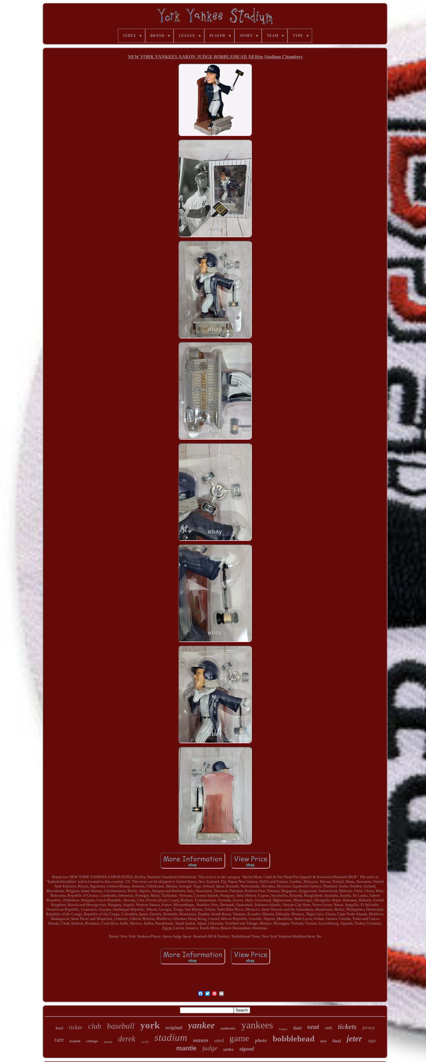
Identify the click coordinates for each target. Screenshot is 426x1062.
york (150, 1025)
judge (209, 1048)
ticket (75, 1027)
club (94, 1026)
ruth (328, 1028)
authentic (228, 1028)
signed (246, 1049)
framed (75, 1041)
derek (126, 1038)
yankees (257, 1025)
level (59, 1028)
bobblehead (293, 1038)
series (228, 1049)
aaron (108, 1041)
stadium (170, 1037)
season (200, 1040)
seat (313, 1026)
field (297, 1028)
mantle (186, 1048)
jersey (368, 1027)
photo (261, 1040)
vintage (92, 1041)
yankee (201, 1025)
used (219, 1040)
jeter (354, 1038)
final (336, 1041)
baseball (120, 1025)
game (239, 1038)
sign (372, 1040)
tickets (347, 1026)
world (145, 1041)
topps (283, 1029)
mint (323, 1041)
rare (59, 1039)
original (173, 1027)
